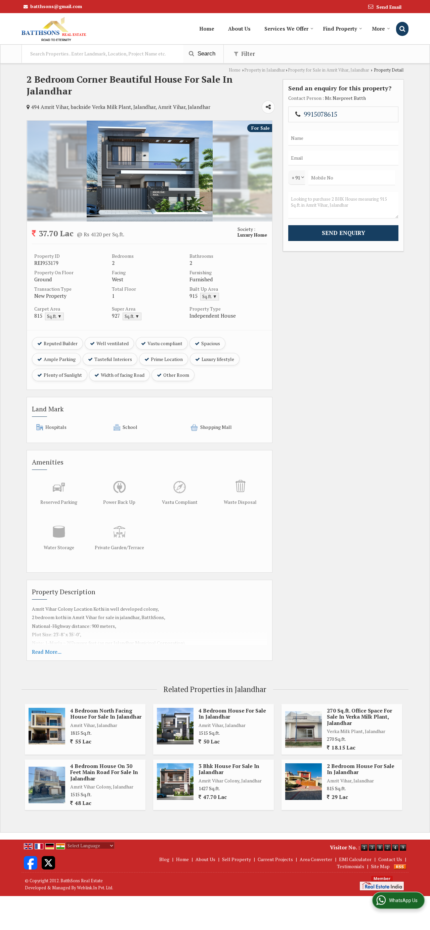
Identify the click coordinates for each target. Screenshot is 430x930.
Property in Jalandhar (264, 70)
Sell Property (236, 859)
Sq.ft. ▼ (209, 296)
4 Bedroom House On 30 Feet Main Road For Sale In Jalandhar (104, 772)
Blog (164, 859)
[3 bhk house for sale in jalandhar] (175, 781)
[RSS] (400, 866)
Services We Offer (286, 28)
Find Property (340, 28)
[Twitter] (48, 862)
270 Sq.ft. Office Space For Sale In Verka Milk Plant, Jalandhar (359, 716)
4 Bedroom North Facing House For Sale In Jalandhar (105, 713)
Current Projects (275, 859)
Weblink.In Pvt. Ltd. (95, 888)
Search (205, 53)
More (378, 28)
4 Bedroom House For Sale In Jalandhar (232, 713)
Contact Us (390, 859)
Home (206, 28)
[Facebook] (30, 862)
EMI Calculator (355, 859)
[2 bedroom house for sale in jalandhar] (303, 781)
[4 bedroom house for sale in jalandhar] (175, 726)
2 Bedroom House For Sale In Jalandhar (360, 769)
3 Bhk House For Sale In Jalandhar (229, 769)
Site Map (380, 866)
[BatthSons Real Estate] (54, 28)
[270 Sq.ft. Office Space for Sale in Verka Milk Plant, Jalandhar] (303, 729)
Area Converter (316, 859)
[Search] (402, 29)
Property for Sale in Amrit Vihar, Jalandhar (328, 70)
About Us (239, 28)
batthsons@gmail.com (56, 6)
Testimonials (350, 866)
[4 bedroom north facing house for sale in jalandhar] (47, 726)
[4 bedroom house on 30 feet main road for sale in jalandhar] (47, 785)
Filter (247, 53)
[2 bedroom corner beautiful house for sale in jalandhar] (150, 219)
